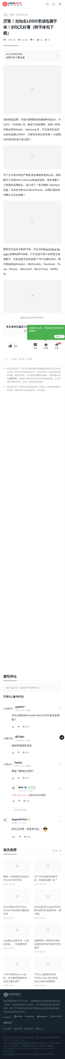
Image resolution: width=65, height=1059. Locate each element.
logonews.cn (36, 1048)
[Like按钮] (9, 346)
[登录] (54, 4)
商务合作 (28, 1028)
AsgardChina (19, 819)
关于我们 (8, 1028)
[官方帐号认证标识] (25, 787)
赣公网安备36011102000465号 (17, 1054)
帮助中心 (39, 1028)
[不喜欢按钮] (19, 727)
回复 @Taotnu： (20, 795)
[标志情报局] (12, 4)
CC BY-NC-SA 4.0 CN (13, 1040)
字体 (12, 15)
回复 (27, 726)
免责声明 (13, 378)
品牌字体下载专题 (15, 57)
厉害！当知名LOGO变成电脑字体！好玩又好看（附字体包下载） (30, 27)
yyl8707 (19, 706)
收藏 (46, 348)
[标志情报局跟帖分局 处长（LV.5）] (29, 819)
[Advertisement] (32, 531)
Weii (10, 40)
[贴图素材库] (20, 1017)
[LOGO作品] (44, 1017)
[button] (35, 346)
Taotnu (18, 762)
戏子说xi (19, 736)
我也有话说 (21, 810)
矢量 (30, 359)
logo (15, 359)
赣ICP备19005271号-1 (44, 1054)
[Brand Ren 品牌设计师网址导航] (32, 1017)
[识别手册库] (56, 1017)
